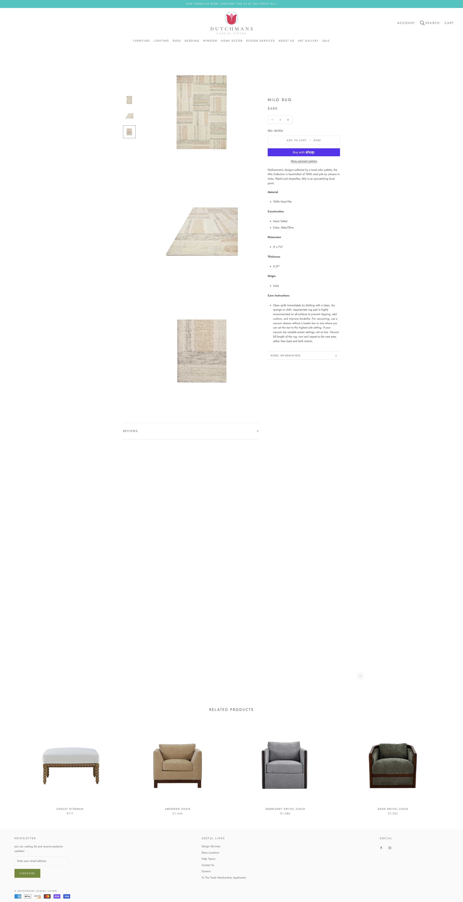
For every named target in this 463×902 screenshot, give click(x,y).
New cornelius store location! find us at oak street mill (231, 3)
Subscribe (27, 873)
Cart (449, 23)
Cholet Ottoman (70, 809)
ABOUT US (286, 41)
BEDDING (192, 41)
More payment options (304, 161)
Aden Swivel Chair (393, 809)
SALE (326, 41)
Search (432, 23)
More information (286, 355)
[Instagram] (389, 847)
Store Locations (210, 853)
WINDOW (210, 41)
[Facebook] (381, 847)
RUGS (177, 41)
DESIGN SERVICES (260, 41)
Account (406, 23)
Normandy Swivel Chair (285, 809)
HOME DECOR (232, 41)
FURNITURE (141, 41)
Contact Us (208, 865)
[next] (452, 766)
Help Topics (208, 859)
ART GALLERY (308, 41)
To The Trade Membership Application (224, 878)
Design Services (211, 846)
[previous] (11, 766)
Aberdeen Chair (177, 809)
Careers (206, 871)
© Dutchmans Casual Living (35, 891)
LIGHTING (161, 41)
